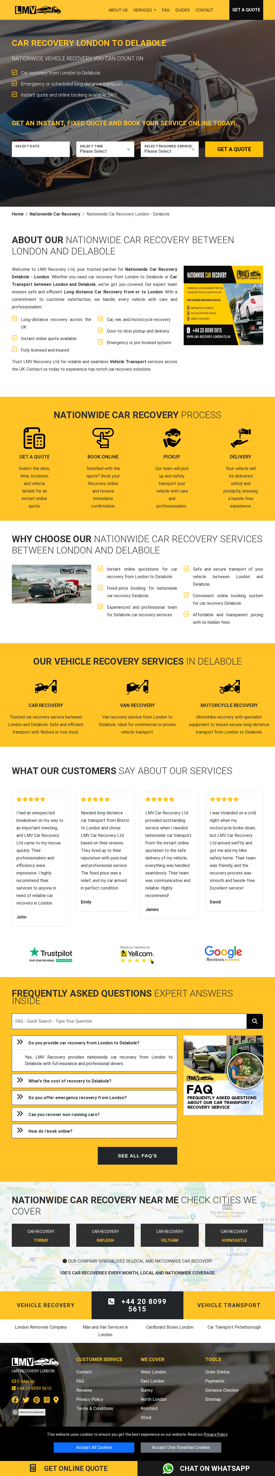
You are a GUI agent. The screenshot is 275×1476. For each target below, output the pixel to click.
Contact (205, 10)
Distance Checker (222, 1390)
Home (18, 214)
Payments (215, 1381)
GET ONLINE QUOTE (75, 1468)
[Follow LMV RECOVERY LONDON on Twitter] (26, 1401)
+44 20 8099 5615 (143, 1305)
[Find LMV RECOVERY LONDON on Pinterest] (36, 1401)
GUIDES (182, 10)
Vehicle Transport (128, 361)
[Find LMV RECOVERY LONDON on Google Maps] (56, 1401)
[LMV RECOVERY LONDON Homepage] (38, 10)
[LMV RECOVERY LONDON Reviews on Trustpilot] (51, 955)
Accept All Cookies (94, 1447)
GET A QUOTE (246, 9)
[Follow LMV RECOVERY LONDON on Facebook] (15, 1401)
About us (118, 10)
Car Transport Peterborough (234, 1327)
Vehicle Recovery (46, 1305)
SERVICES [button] (143, 10)
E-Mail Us (25, 1381)
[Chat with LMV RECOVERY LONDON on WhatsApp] (171, 1468)
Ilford (146, 1417)
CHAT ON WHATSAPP (215, 1468)
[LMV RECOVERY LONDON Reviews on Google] (223, 955)
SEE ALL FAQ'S (137, 1155)
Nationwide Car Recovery (55, 214)
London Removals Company (41, 1327)
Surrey (147, 1390)
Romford (149, 1408)
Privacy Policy (215, 1434)
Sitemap (213, 1399)
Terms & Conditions (94, 1408)
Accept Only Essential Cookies (181, 1447)
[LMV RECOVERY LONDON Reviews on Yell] (137, 955)
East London (152, 1381)
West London (153, 1372)
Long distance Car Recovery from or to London (113, 291)
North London (154, 1399)
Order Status (217, 1372)
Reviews (84, 1390)
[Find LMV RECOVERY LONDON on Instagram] (47, 1401)
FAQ (165, 10)
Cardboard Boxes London (169, 1327)
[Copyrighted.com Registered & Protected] (28, 1411)
